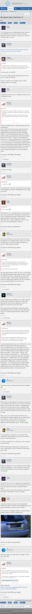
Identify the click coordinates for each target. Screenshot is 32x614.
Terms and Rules (15, 611)
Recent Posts (13, 11)
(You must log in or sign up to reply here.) (23, 600)
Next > (23, 22)
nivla (8, 26)
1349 (20, 22)
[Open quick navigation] (30, 14)
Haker (8, 233)
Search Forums (4, 11)
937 (15, 22)
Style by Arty (29, 611)
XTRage (9, 57)
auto (5, 20)
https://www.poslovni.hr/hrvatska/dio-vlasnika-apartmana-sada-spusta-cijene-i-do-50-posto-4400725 (15, 50)
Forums (11, 8)
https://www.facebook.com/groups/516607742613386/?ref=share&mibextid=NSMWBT (14, 588)
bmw (10, 20)
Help (31, 609)
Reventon (9, 293)
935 (11, 22)
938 (17, 22)
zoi (7, 379)
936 (13, 22)
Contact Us (26, 609)
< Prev (2, 22)
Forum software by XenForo (6, 612)
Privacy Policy (23, 611)
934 (9, 22)
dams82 (9, 102)
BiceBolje (9, 43)
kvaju (4, 159)
